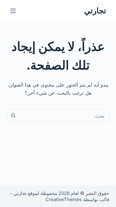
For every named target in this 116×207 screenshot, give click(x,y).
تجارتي (95, 10)
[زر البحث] (13, 116)
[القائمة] (13, 11)
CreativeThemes (63, 199)
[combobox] (64, 116)
